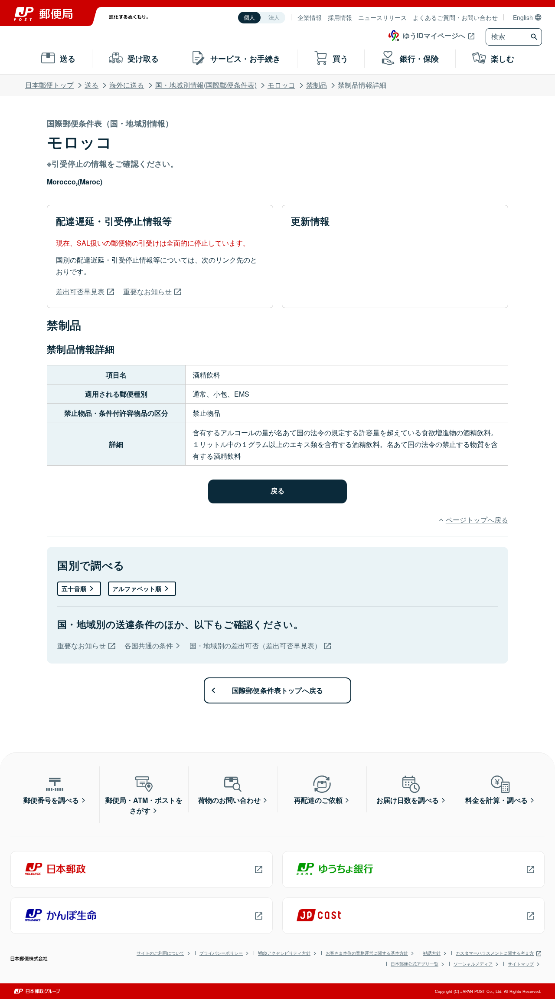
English (523, 17)
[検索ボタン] (535, 37)
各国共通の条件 (148, 646)
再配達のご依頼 (318, 800)
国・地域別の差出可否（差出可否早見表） (255, 646)
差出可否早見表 (80, 291)
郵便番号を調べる (51, 800)
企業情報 (309, 17)
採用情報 (340, 17)
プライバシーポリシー (221, 953)
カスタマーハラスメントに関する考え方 (495, 953)
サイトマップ (521, 964)
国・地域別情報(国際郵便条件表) (206, 85)
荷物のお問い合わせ (229, 800)
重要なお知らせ (147, 291)
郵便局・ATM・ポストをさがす (144, 805)
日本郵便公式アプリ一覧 (414, 964)
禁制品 (316, 85)
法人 (274, 17)
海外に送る (126, 85)
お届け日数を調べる (407, 800)
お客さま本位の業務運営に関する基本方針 (367, 953)
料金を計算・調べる (496, 800)
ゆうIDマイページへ (434, 35)
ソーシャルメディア (473, 964)
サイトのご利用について (160, 953)
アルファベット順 (136, 588)
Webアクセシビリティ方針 (284, 953)
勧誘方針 (432, 953)
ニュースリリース (382, 17)
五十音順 (74, 588)
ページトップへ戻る (477, 520)
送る (91, 85)
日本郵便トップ (49, 85)
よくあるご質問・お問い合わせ (455, 17)
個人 (249, 17)
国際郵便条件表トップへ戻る (277, 690)
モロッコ (281, 85)
